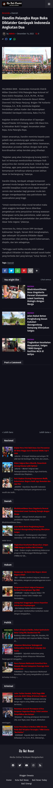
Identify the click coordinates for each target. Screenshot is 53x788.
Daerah (14, 13)
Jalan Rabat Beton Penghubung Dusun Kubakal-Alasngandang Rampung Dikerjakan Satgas (38, 323)
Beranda (6, 13)
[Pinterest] (24, 270)
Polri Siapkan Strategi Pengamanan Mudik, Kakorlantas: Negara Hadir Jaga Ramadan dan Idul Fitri (32, 481)
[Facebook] (6, 39)
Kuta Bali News (22, 780)
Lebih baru (8, 432)
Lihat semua (46, 280)
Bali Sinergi (26, 783)
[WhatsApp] (14, 39)
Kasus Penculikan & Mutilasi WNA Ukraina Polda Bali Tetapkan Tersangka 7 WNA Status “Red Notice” (31, 729)
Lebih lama (44, 432)
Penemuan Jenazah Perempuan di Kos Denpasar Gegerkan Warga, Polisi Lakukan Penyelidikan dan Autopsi (31, 711)
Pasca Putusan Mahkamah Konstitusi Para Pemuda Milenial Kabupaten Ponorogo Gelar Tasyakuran (31, 666)
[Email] (30, 270)
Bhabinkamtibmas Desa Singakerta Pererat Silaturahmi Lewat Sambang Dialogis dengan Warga (37, 296)
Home (9, 780)
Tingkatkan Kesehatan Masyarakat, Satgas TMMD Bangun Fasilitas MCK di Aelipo (39, 348)
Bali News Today (39, 780)
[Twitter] (10, 39)
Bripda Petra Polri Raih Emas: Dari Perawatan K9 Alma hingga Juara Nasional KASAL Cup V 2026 (32, 450)
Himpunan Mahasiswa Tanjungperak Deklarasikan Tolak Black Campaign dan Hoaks (30, 648)
